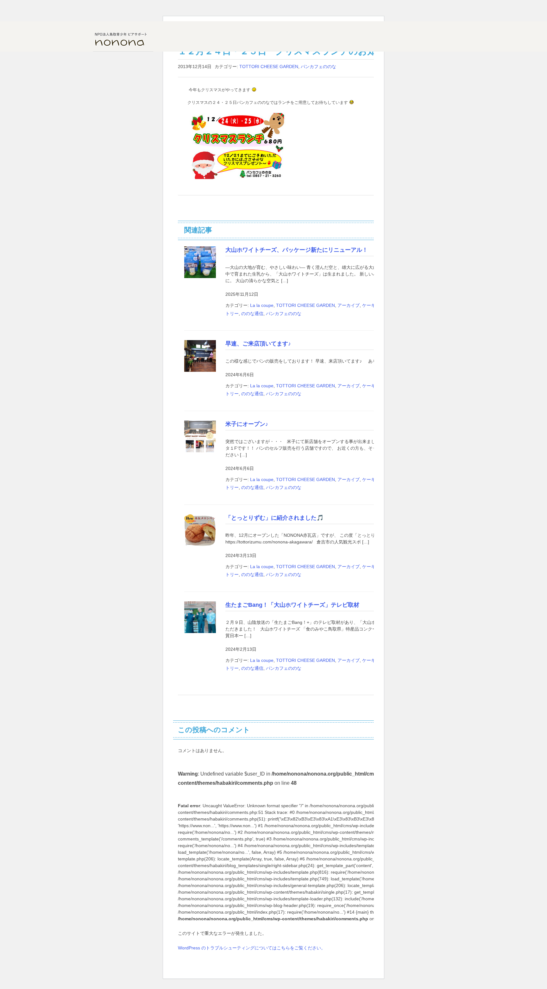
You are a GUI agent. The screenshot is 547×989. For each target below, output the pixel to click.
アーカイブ (348, 305)
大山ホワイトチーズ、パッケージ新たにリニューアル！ (296, 250)
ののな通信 (252, 313)
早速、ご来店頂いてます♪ (258, 343)
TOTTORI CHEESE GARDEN (268, 66)
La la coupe (262, 305)
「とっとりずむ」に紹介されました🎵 (274, 518)
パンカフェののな (318, 66)
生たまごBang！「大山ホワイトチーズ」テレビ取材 (292, 605)
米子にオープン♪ (246, 424)
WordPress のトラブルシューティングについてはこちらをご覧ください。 (251, 947)
